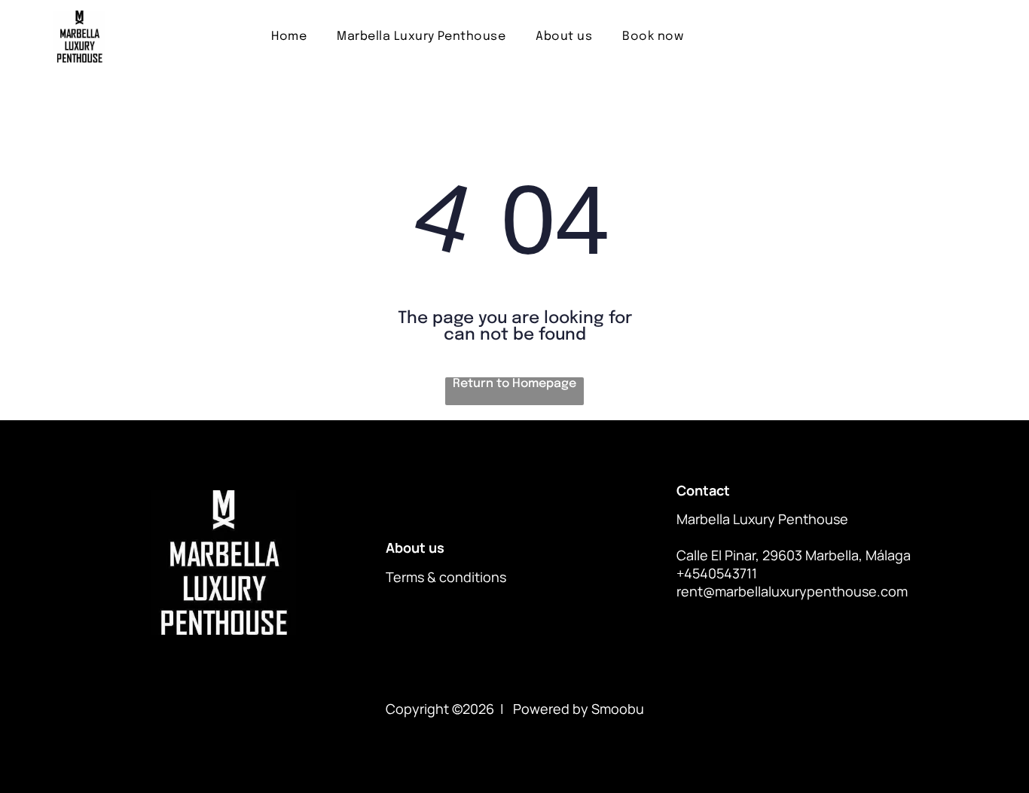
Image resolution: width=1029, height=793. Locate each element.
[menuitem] (289, 36)
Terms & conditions (446, 577)
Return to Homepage (514, 383)
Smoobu (617, 709)
